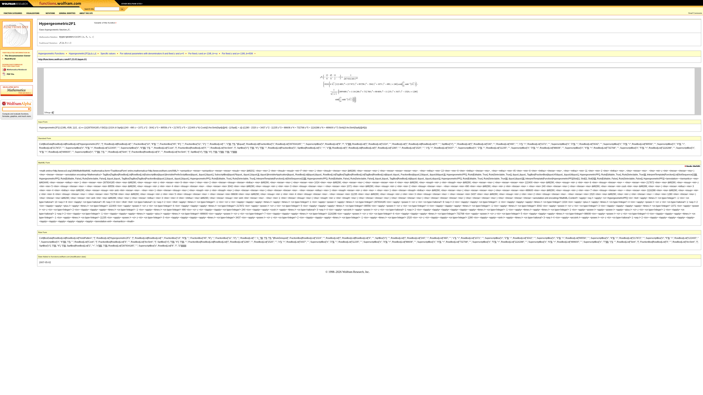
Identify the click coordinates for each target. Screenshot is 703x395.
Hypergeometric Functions (51, 53)
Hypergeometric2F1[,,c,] (82, 53)
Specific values (108, 53)
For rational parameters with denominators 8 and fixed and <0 (152, 53)
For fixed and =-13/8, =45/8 (237, 53)
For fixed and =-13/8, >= (202, 53)
